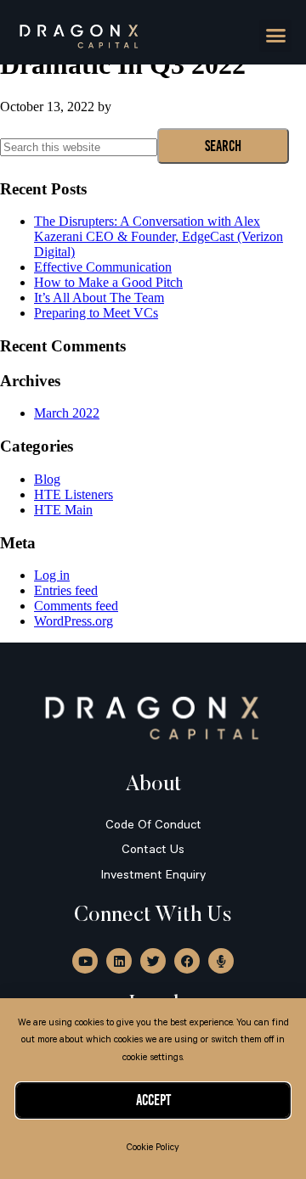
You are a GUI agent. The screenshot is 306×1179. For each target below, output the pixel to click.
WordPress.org (73, 621)
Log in (52, 575)
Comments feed (76, 605)
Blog (47, 479)
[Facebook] (187, 961)
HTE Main (63, 509)
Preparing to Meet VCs (96, 313)
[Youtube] (85, 961)
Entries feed (66, 590)
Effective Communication (103, 267)
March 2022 (66, 413)
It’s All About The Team (99, 297)
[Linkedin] (119, 961)
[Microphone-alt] (221, 961)
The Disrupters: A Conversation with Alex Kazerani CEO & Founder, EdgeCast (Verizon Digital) (158, 236)
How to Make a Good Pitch (108, 282)
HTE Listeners (73, 494)
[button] (275, 36)
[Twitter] (153, 961)
